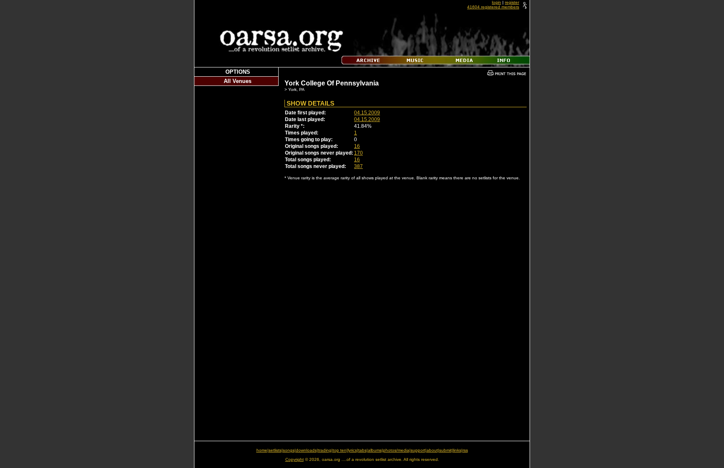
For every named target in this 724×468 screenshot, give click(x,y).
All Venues (237, 81)
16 (357, 146)
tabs (362, 450)
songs (289, 450)
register (512, 2)
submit (445, 450)
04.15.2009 (367, 113)
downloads (306, 450)
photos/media (396, 450)
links (457, 450)
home (261, 450)
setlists (275, 450)
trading (324, 450)
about (432, 450)
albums (375, 450)
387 (358, 166)
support (418, 450)
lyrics (352, 450)
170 (358, 153)
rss (465, 450)
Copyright (294, 459)
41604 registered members (493, 7)
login (496, 2)
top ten (339, 450)
